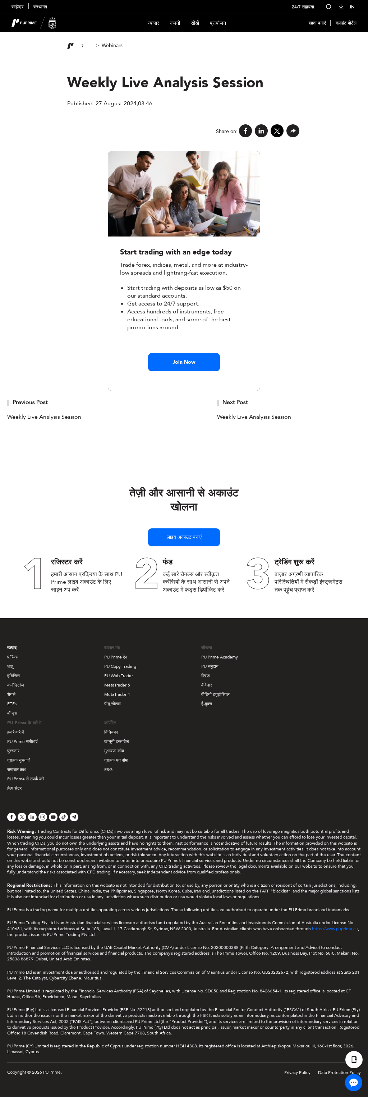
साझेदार (17, 7)
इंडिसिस (13, 676)
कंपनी (175, 23)
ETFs (12, 704)
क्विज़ (205, 676)
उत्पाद (12, 648)
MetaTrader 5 (117, 685)
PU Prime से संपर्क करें (25, 779)
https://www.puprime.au (335, 929)
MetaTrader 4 (117, 694)
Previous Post (30, 402)
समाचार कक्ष (16, 769)
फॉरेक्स (12, 657)
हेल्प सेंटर (14, 788)
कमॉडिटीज (15, 685)
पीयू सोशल (112, 704)
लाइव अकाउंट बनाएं (184, 537)
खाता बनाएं (317, 23)
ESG (108, 769)
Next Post (235, 402)
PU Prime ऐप (115, 657)
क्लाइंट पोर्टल (346, 23)
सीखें (195, 23)
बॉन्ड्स (12, 713)
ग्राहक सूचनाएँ (18, 760)
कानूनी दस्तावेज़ (116, 741)
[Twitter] (277, 131)
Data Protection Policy (339, 1072)
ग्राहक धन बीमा (116, 760)
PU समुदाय (209, 666)
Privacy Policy (297, 1072)
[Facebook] (245, 131)
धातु (10, 666)
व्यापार (153, 23)
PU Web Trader (118, 676)
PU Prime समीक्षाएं (22, 741)
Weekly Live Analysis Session (44, 417)
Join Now (184, 362)
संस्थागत (40, 7)
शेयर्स (11, 694)
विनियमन (111, 732)
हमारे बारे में (15, 732)
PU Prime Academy (219, 657)
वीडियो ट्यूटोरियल (215, 694)
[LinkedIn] (261, 131)
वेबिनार (206, 685)
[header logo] (34, 23)
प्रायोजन (218, 23)
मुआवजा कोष (114, 751)
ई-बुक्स (206, 704)
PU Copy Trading (120, 666)
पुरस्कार (13, 751)
